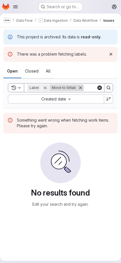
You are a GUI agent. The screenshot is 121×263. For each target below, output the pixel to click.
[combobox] (56, 99)
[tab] (12, 71)
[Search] (108, 87)
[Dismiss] (110, 54)
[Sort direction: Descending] (108, 99)
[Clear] (99, 87)
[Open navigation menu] (15, 6)
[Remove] (80, 87)
